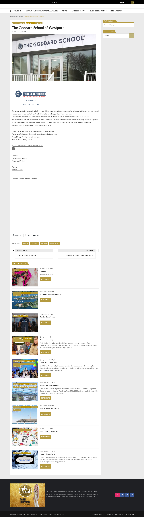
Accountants (17, 452)
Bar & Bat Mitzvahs (19, 361)
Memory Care (18, 341)
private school (54, 243)
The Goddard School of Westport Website (28, 146)
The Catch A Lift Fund (47, 317)
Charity (16, 270)
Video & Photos (116, 11)
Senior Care (26, 341)
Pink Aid (43, 271)
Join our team (35, 137)
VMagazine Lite (58, 514)
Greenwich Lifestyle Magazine (50, 294)
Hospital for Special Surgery (49, 385)
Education (22, 23)
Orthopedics (32, 386)
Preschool (39, 23)
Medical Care (24, 386)
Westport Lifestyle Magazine (50, 408)
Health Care (32, 384)
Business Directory (97, 11)
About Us (110, 514)
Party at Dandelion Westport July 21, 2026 (42, 11)
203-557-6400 (17, 170)
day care (25, 243)
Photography (30, 364)
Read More (45, 279)
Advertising (17, 293)
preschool (44, 243)
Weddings (16, 366)
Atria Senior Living (46, 340)
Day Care (14, 23)
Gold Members (30, 23)
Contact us (15, 131)
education (34, 243)
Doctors (16, 384)
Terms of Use (129, 514)
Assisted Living (18, 338)
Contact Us (119, 514)
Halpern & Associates (47, 454)
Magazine (34, 293)
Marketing (17, 295)
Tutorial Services (26, 430)
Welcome (17, 11)
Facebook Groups (78, 11)
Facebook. (32, 134)
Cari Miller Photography (48, 363)
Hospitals (16, 386)
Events (64, 11)
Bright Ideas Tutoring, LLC (49, 431)
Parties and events (19, 364)
